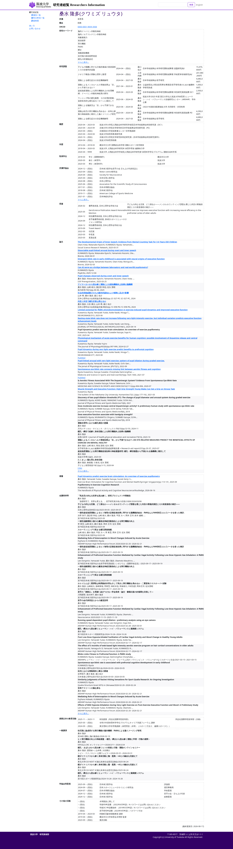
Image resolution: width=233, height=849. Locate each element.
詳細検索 (35, 20)
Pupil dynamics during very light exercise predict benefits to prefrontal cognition (116, 349)
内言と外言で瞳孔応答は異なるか (92, 301)
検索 (191, 4)
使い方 (32, 25)
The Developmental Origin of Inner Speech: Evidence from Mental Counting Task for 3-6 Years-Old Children (127, 242)
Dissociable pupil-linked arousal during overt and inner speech (107, 250)
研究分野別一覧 (37, 18)
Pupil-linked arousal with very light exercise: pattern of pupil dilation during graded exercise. (121, 360)
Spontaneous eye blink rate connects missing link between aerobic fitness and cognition (119, 369)
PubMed (81, 358)
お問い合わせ (34, 28)
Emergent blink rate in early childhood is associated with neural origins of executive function (121, 259)
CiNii (80, 468)
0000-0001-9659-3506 (87, 26)
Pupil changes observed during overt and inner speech (103, 276)
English (199, 5)
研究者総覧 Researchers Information (79, 5)
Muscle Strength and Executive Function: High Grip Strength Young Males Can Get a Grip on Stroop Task (126, 389)
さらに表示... (83, 62)
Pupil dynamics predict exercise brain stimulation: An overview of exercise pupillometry (119, 476)
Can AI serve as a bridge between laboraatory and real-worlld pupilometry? (113, 267)
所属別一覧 (36, 15)
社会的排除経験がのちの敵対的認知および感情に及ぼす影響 (103, 292)
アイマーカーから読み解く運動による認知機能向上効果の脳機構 (105, 284)
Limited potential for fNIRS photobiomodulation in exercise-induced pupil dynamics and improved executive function (133, 309)
